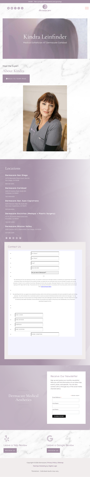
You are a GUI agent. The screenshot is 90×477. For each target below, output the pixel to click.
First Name (55, 403)
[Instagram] (15, 8)
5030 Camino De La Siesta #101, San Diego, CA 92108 (23, 229)
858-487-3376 (9, 184)
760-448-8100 (10, 196)
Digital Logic (53, 466)
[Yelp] (18, 8)
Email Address (56, 397)
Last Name (55, 409)
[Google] (22, 8)
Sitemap (60, 462)
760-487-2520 (10, 222)
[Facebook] (8, 8)
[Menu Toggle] (87, 8)
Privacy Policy (52, 462)
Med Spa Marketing (39, 466)
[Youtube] (12, 8)
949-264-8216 (9, 209)
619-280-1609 (9, 233)
